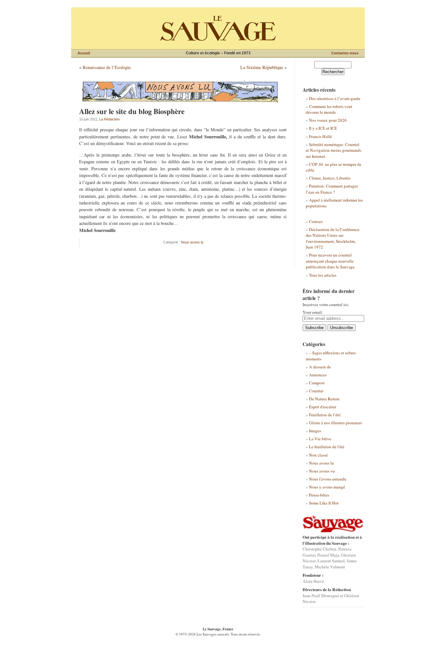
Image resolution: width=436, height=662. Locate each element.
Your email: (313, 312)
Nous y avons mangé (327, 487)
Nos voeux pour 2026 (328, 120)
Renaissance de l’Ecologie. (107, 67)
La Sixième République (261, 67)
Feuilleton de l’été (325, 415)
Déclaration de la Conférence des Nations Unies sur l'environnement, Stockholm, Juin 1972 (332, 238)
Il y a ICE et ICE (323, 128)
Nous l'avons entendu (327, 479)
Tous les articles (322, 275)
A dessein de (320, 367)
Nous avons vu (322, 471)
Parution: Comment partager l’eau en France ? (332, 189)
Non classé (318, 455)
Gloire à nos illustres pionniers (335, 423)
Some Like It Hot (324, 503)
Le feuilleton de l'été (326, 447)
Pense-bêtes (319, 495)
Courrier (316, 391)
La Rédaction (109, 119)
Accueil (84, 53)
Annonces (318, 375)
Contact (316, 221)
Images (315, 431)
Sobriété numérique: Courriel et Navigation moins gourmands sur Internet (333, 150)
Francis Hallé (320, 136)
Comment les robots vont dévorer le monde (329, 109)
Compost (317, 383)
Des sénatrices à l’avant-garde (334, 98)
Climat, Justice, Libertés (329, 178)
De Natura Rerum (324, 399)
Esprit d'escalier (322, 407)
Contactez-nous (344, 53)
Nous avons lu (192, 242)
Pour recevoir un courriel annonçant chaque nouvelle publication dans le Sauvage (330, 261)
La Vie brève (320, 439)
